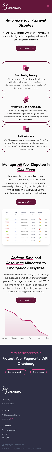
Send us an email (8, 430)
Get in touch (38, 372)
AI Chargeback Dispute (11, 415)
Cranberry (7, 419)
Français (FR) (19, 445)
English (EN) (9, 445)
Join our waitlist (24, 48)
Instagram (6, 438)
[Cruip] (11, 6)
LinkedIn (5, 434)
